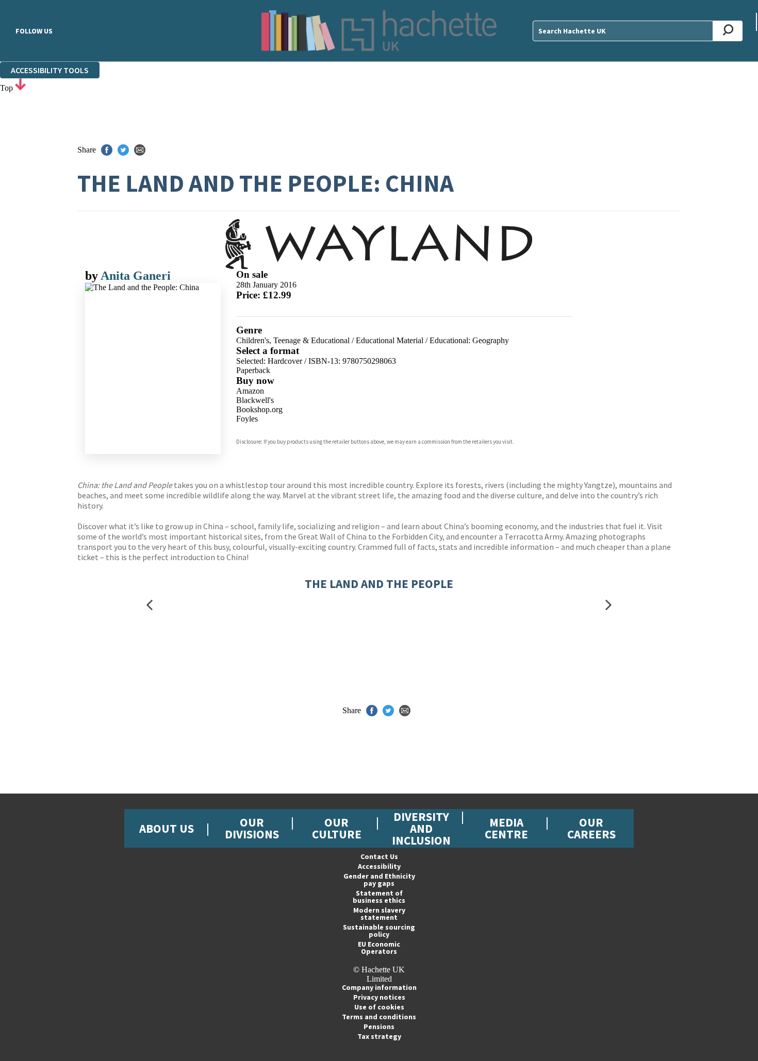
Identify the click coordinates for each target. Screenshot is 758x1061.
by (93, 275)
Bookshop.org (259, 409)
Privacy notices (379, 997)
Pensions (379, 1026)
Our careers (591, 828)
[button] (149, 604)
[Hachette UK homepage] (379, 30)
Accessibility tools (50, 70)
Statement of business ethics (379, 896)
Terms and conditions (379, 1016)
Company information (379, 987)
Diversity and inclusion (421, 828)
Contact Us (379, 856)
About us (166, 828)
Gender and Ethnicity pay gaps (379, 879)
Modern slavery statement (379, 913)
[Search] (728, 31)
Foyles (247, 418)
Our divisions (252, 828)
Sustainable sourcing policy (379, 930)
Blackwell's (255, 400)
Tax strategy (379, 1036)
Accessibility (379, 866)
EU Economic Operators (379, 947)
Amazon (250, 390)
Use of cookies (379, 1007)
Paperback (253, 370)
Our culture (336, 828)
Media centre (506, 828)
